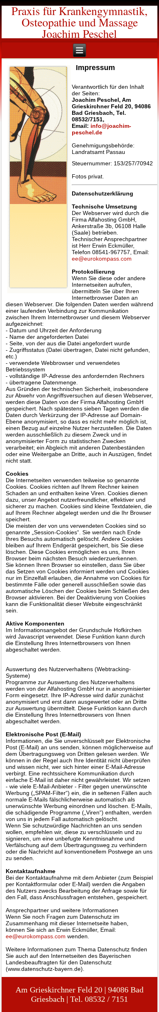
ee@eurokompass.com (102, 258)
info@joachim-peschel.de (101, 129)
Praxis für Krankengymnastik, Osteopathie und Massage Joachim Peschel (79, 22)
